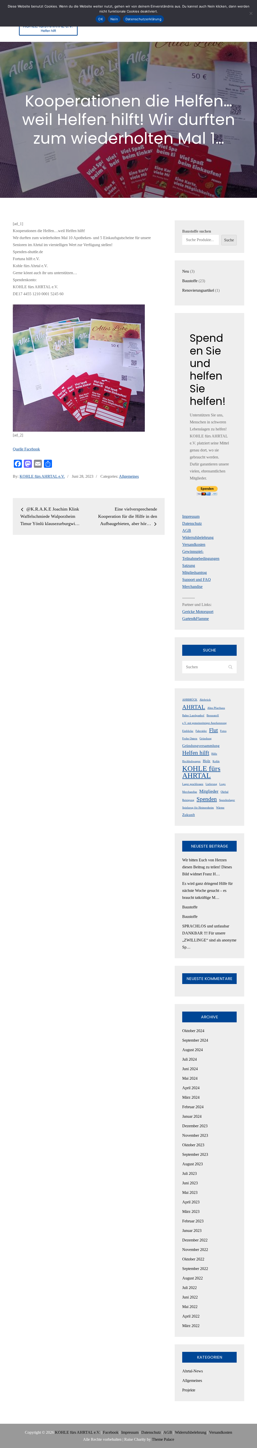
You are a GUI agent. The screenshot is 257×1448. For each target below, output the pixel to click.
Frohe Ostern (189, 738)
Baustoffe (190, 907)
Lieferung (211, 784)
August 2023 (192, 1164)
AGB (186, 530)
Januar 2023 (192, 1230)
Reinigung (188, 800)
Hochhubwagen (191, 761)
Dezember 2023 (195, 1126)
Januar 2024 (192, 1116)
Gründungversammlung (201, 746)
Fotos (223, 731)
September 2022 (195, 1268)
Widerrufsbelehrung (198, 537)
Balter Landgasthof (193, 715)
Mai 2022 (190, 1307)
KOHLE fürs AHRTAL (201, 772)
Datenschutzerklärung (143, 19)
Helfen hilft (195, 752)
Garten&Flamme (195, 618)
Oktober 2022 (193, 1259)
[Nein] (250, 13)
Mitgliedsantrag (194, 572)
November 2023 (195, 1135)
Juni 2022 (190, 1297)
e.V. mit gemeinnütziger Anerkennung (204, 723)
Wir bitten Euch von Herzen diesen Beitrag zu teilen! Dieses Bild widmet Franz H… (207, 867)
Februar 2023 (193, 1221)
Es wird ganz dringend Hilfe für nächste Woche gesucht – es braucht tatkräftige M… (207, 890)
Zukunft (188, 815)
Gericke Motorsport (197, 611)
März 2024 (191, 1097)
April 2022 (191, 1316)
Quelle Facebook (26, 449)
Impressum (191, 516)
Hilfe (214, 753)
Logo (222, 784)
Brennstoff (213, 715)
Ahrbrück (205, 699)
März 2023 (191, 1211)
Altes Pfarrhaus (216, 708)
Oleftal (224, 791)
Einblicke (187, 731)
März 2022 (191, 1326)
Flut (213, 730)
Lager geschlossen (192, 784)
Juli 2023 (189, 1173)
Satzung (188, 565)
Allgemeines (129, 476)
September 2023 (195, 1154)
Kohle (216, 761)
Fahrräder (201, 731)
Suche (229, 240)
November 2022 (195, 1249)
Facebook (110, 1432)
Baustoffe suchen (196, 231)
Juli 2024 (189, 1059)
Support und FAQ (196, 579)
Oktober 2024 (193, 1031)
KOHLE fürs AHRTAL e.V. (42, 476)
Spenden (207, 799)
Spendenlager (227, 800)
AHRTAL (193, 707)
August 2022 (192, 1278)
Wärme (220, 807)
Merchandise (192, 586)
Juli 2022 (189, 1287)
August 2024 (192, 1050)
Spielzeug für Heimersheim (198, 807)
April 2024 (191, 1088)
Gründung (206, 738)
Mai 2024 (190, 1078)
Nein (114, 19)
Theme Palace (163, 1439)
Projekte (188, 1390)
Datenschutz (192, 523)
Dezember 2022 (195, 1240)
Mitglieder (208, 791)
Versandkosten (193, 544)
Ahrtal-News (192, 1371)
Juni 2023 (190, 1183)
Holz (206, 761)
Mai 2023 (190, 1192)
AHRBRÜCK (189, 699)
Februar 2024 (193, 1107)
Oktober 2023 (193, 1145)
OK (100, 19)
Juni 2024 (190, 1069)
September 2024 (195, 1040)
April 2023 (191, 1202)
